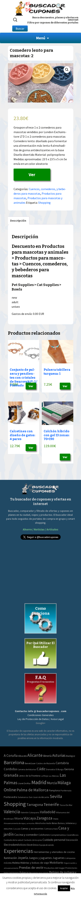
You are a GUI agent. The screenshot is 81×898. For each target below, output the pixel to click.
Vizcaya (30, 818)
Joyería (23, 858)
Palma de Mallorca (32, 789)
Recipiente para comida (39, 873)
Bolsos (54, 823)
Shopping (44, 202)
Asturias (59, 755)
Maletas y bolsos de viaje (35, 862)
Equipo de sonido (46, 845)
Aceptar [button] (64, 888)
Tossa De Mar (66, 805)
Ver (32, 174)
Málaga (64, 782)
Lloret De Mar (24, 783)
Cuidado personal (54, 840)
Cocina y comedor (26, 834)
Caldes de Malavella (45, 763)
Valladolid (47, 812)
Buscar (20, 28)
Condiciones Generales (41, 715)
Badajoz (70, 756)
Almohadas (40, 823)
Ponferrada (65, 790)
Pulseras (24, 872)
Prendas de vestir (31, 867)
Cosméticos (72, 834)
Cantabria (62, 763)
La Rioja (44, 775)
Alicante (35, 755)
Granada (11, 775)
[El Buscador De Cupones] (40, 8)
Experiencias (18, 850)
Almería (47, 756)
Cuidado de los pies (33, 840)
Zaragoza (44, 818)
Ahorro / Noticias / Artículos (40, 529)
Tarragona (34, 804)
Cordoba (10, 769)
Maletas (16, 862)
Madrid (38, 782)
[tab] (18, 220)
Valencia (12, 812)
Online (10, 790)
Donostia (50, 769)
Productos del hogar (54, 867)
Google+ (40, 723)
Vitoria (18, 818)
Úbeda (55, 819)
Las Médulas (54, 776)
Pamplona (54, 790)
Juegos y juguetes (40, 858)
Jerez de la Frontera (29, 775)
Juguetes (58, 858)
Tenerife (51, 804)
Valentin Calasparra (30, 812)
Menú (40, 37)
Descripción (18, 220)
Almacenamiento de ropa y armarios (19, 823)
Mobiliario (56, 863)
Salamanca (23, 797)
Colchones (44, 834)
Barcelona (14, 762)
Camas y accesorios (32, 828)
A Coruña (11, 755)
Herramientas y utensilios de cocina (54, 852)
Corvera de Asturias (26, 769)
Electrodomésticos (15, 844)
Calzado (16, 828)
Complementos (58, 834)
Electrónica (33, 844)
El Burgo (60, 769)
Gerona (69, 769)
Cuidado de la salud (13, 840)
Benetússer (30, 763)
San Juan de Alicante (39, 797)
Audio (48, 823)
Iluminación (10, 858)
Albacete (22, 756)
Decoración (72, 840)
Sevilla (56, 796)
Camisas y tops (51, 828)
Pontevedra (10, 797)
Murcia (52, 783)
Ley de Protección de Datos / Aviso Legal (41, 719)
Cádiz (41, 768)
